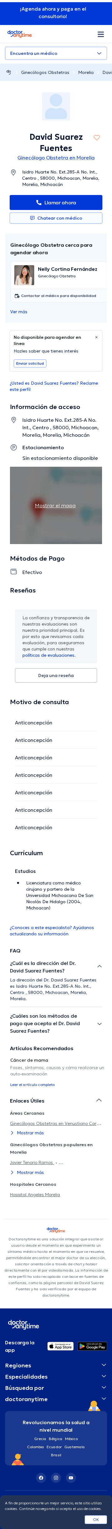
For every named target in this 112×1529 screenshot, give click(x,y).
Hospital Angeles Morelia (35, 1194)
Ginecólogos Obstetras (45, 72)
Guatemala (74, 1446)
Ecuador (54, 1446)
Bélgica (56, 1438)
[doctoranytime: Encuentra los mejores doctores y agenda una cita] (8, 72)
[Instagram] (56, 1478)
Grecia (40, 1438)
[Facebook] (41, 1478)
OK (96, 1519)
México (71, 1438)
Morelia (86, 72)
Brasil (56, 1455)
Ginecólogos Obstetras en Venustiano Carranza (59, 1123)
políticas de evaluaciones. (49, 655)
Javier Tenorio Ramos (32, 1162)
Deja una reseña (56, 675)
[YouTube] (71, 1478)
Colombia (35, 1446)
